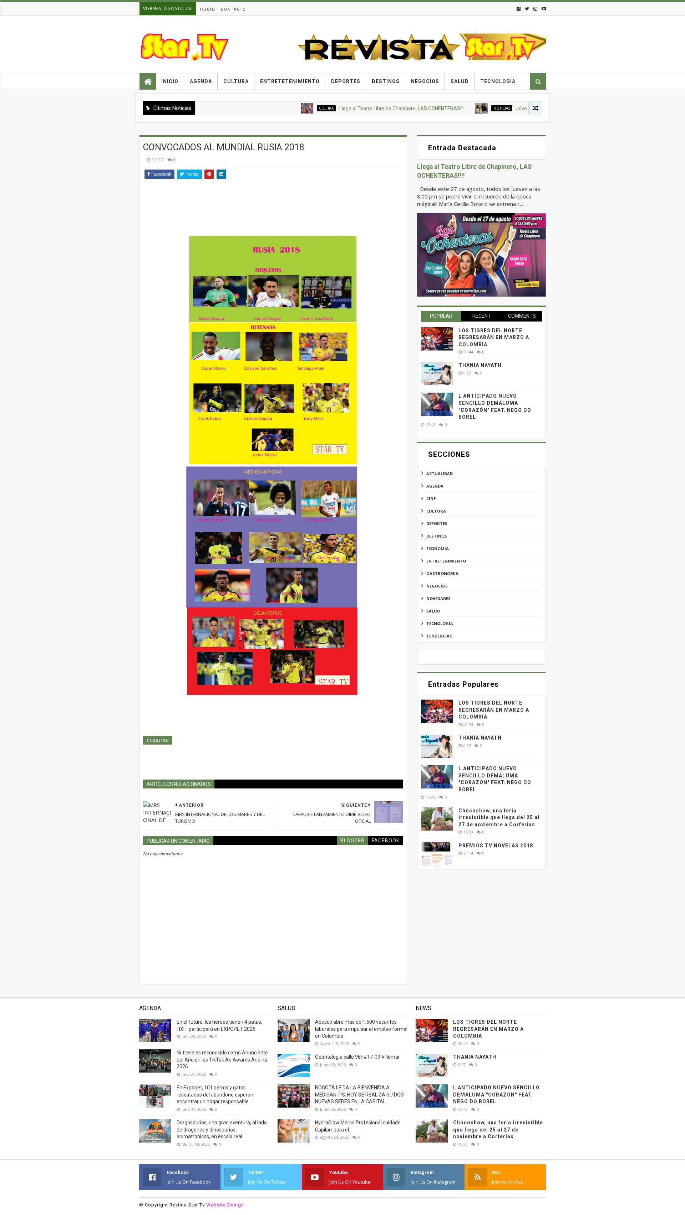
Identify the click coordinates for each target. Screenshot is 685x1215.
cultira (293, 108)
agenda (434, 486)
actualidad (439, 473)
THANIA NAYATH (480, 365)
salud (433, 611)
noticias (468, 108)
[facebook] (518, 9)
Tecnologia (498, 81)
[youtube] (543, 9)
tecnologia (439, 623)
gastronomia (442, 573)
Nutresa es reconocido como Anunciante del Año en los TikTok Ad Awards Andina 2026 (222, 1059)
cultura (436, 511)
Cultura (236, 81)
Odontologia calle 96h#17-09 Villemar (357, 1057)
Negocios (425, 81)
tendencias (439, 636)
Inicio (207, 9)
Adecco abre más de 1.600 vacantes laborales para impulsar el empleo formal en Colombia (361, 1029)
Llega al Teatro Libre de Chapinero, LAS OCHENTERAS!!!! (368, 108)
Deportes (345, 81)
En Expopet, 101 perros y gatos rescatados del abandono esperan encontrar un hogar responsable (215, 1094)
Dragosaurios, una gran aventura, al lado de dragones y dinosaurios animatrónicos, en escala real (222, 1129)
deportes (436, 523)
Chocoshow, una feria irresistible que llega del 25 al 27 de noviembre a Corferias (498, 817)
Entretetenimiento (290, 81)
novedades (438, 598)
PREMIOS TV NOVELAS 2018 (495, 845)
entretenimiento (446, 561)
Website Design (225, 1205)
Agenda (201, 81)
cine (431, 498)
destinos (436, 536)
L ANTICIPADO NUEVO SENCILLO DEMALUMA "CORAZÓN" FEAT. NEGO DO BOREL (496, 1094)
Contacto (233, 9)
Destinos (386, 81)
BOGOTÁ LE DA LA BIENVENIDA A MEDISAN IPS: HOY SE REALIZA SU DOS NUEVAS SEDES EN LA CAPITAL (359, 1094)
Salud (460, 81)
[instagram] (535, 9)
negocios (437, 586)
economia (437, 548)
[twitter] (527, 9)
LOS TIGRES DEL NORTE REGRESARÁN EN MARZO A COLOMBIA (493, 337)
